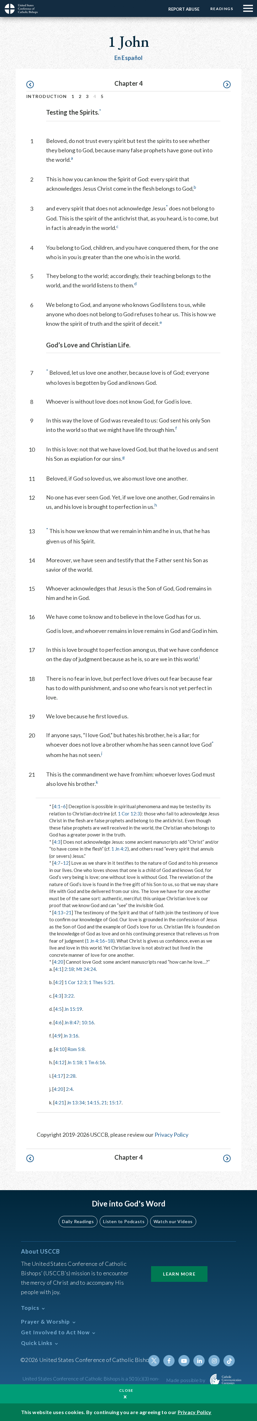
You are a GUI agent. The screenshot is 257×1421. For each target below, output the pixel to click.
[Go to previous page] (33, 84)
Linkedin (199, 1360)
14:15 (93, 1102)
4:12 (60, 1062)
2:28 (71, 1076)
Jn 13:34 (76, 1102)
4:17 (58, 1076)
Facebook (169, 1360)
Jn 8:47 (71, 1022)
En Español (128, 57)
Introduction (46, 96)
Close (126, 1390)
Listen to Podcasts (123, 1221)
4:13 (58, 912)
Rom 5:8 (76, 1049)
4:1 (57, 806)
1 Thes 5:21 (101, 982)
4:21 (59, 1102)
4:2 (58, 982)
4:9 (57, 1035)
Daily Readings (78, 1221)
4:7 (57, 863)
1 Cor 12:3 (129, 813)
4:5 (58, 1009)
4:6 (58, 1022)
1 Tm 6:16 (94, 1062)
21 (68, 912)
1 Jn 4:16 (95, 941)
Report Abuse (183, 9)
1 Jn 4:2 (119, 849)
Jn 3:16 (70, 1035)
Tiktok (229, 1360)
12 (66, 863)
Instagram (214, 1360)
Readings (221, 8)
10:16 (87, 1022)
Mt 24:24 (86, 969)
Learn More (179, 1274)
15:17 (115, 1102)
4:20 (58, 962)
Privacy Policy (171, 1134)
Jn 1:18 (74, 1062)
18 (110, 941)
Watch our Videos (173, 1221)
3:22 (69, 996)
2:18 (69, 969)
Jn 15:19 (73, 1009)
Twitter (154, 1360)
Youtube (184, 1360)
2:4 (69, 1089)
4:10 (60, 1049)
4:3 (57, 842)
